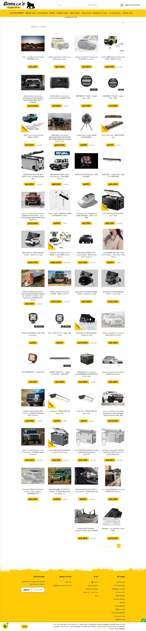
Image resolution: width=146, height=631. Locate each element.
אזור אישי (68, 582)
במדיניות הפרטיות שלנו (101, 629)
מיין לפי (43, 27)
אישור (24, 627)
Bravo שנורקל (42, 13)
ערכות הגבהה (86, 13)
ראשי (123, 22)
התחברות (136, 5)
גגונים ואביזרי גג (114, 13)
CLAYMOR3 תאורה (17, 13)
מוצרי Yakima (30, 13)
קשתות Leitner (62, 13)
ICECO (52, 13)
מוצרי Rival (128, 13)
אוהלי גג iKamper (100, 13)
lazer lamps (75, 13)
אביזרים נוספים (71, 17)
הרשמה (128, 5)
